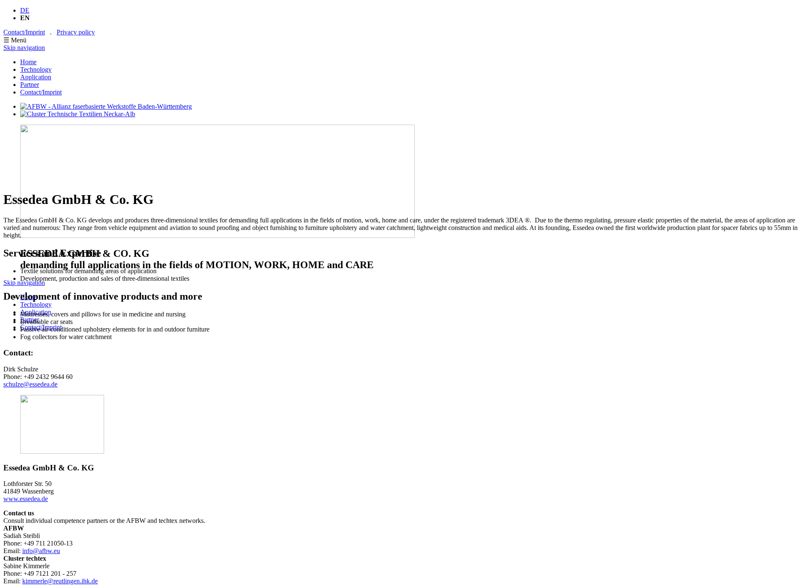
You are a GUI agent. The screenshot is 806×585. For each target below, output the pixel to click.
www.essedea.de (25, 498)
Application (35, 77)
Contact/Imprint (24, 32)
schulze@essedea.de (30, 384)
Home (28, 61)
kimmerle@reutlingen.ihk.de (60, 581)
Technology (36, 69)
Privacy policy (76, 32)
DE (24, 10)
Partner (29, 84)
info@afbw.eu (41, 550)
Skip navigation (24, 47)
